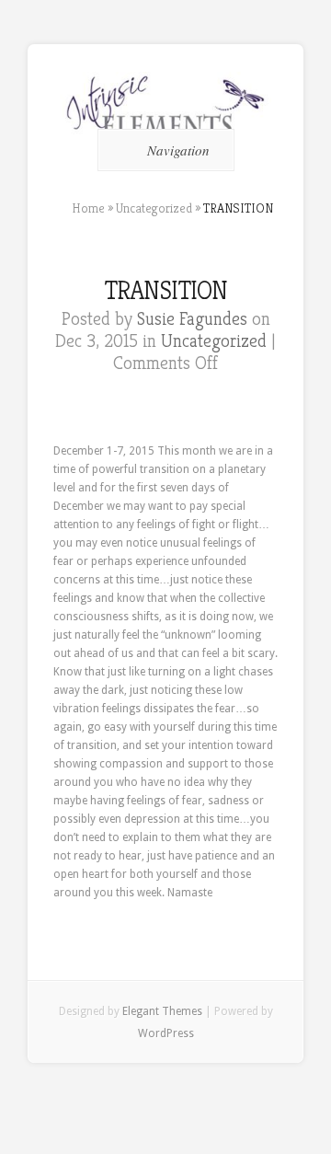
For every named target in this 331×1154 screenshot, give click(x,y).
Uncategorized (154, 208)
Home (88, 208)
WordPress (166, 1033)
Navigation (178, 150)
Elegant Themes (162, 1011)
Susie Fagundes (192, 318)
